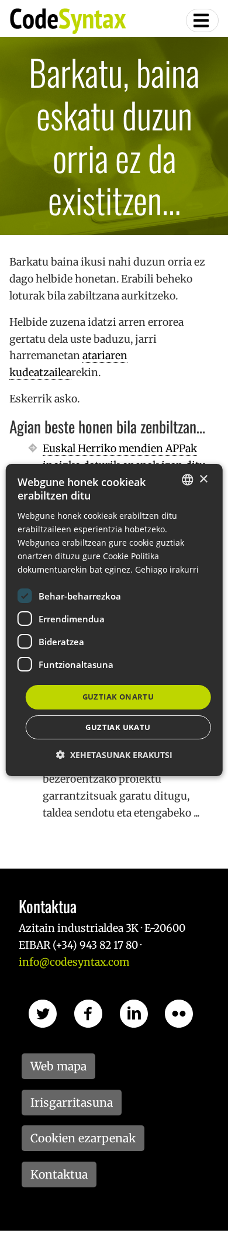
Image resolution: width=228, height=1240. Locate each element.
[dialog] (114, 620)
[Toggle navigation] (202, 20)
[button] (114, 755)
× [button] (203, 479)
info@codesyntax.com (74, 962)
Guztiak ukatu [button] (117, 727)
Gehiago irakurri (167, 569)
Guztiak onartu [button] (118, 696)
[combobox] (187, 479)
